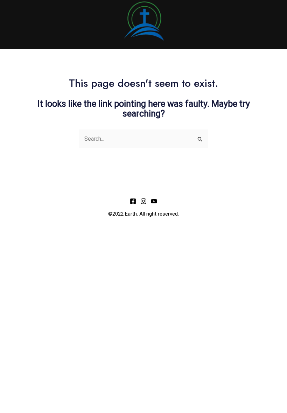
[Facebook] (133, 201)
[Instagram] (143, 201)
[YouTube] (154, 201)
